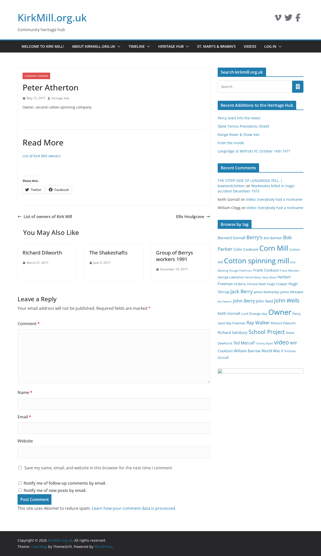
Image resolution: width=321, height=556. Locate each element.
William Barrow (247, 350)
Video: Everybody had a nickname (274, 199)
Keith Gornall (229, 313)
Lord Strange (251, 313)
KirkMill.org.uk (52, 17)
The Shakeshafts (108, 252)
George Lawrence (231, 277)
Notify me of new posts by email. (55, 490)
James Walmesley (266, 292)
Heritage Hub (171, 46)
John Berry (244, 301)
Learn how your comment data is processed (133, 508)
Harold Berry (253, 277)
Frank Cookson (266, 270)
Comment (29, 323)
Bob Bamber (273, 238)
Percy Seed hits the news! (239, 118)
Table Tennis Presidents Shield (243, 126)
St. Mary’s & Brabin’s (216, 46)
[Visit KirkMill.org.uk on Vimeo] (277, 19)
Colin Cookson (245, 249)
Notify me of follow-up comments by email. (65, 483)
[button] (118, 46)
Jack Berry (241, 291)
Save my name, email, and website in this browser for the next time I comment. (98, 468)
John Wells (286, 300)
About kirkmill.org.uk (93, 46)
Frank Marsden (289, 270)
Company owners (36, 76)
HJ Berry (240, 284)
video (281, 342)
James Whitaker (291, 292)
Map (264, 314)
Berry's (255, 237)
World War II (272, 350)
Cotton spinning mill (256, 260)
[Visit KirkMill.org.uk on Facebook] (297, 19)
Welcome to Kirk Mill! (43, 46)
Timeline (137, 46)
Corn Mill (273, 248)
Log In (270, 46)
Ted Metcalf (244, 343)
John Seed (264, 301)
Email (24, 417)
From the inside (231, 142)
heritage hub (60, 98)
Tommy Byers (264, 343)
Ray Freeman (236, 323)
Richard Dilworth (42, 252)
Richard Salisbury (233, 332)
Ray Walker (258, 323)
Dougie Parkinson (240, 270)
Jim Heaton (225, 301)
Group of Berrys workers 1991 (174, 256)
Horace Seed (256, 284)
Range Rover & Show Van (239, 134)
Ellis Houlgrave (190, 216)
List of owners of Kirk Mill (48, 216)
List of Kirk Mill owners (42, 156)
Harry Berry (269, 277)
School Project (267, 332)
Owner (279, 312)
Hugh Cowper (277, 284)
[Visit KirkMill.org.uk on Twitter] (288, 19)
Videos (250, 46)
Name (25, 392)
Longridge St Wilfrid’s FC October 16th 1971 (254, 151)
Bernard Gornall (232, 237)
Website (25, 441)
